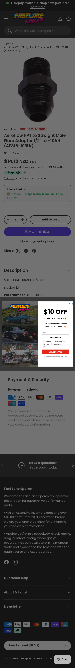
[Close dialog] (71, 303)
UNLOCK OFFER (55, 352)
